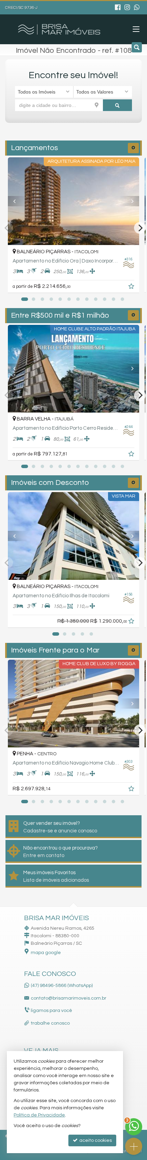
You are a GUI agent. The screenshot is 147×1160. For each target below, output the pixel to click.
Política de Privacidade (39, 1115)
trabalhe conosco (50, 1023)
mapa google (46, 952)
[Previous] (18, 201)
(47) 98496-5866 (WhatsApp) (62, 985)
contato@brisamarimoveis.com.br (68, 998)
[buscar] (117, 105)
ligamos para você (51, 1010)
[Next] (129, 201)
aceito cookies (95, 1140)
